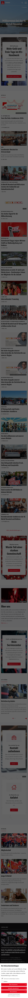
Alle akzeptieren (13, 984)
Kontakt (14, 763)
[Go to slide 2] (15, 718)
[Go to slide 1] (13, 718)
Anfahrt (14, 810)
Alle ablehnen (13, 991)
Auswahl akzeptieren (13, 988)
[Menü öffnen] (26, 3)
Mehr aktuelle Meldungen (13, 530)
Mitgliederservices (13, 664)
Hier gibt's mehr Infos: (13, 76)
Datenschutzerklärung (11, 995)
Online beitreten (14, 570)
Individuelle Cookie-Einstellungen (14, 994)
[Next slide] (26, 718)
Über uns (3, 623)
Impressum (18, 995)
